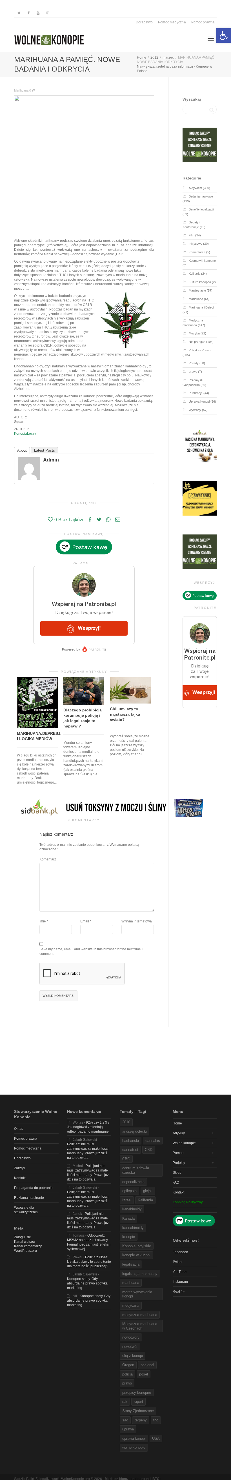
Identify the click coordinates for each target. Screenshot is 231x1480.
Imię (42, 921)
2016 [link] (126, 1122)
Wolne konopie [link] (184, 1143)
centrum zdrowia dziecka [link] (135, 1170)
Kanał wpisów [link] (24, 1242)
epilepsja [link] (129, 1191)
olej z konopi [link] (132, 1355)
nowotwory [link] (130, 1337)
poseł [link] (143, 1374)
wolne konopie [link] (133, 1447)
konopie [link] (128, 1237)
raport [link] (138, 1401)
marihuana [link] (130, 1283)
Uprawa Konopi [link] (199, 401)
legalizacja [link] (130, 1264)
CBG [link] (126, 1159)
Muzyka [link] (194, 333)
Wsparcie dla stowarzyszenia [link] (26, 1210)
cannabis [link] (152, 1141)
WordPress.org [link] (25, 1251)
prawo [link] (193, 371)
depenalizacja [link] (133, 1182)
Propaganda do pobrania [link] (33, 1188)
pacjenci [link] (147, 1365)
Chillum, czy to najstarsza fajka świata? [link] (125, 714)
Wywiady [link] (195, 410)
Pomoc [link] (178, 1153)
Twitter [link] (178, 1262)
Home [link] (177, 1123)
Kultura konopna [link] (200, 282)
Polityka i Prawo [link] (199, 350)
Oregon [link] (128, 1365)
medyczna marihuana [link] (139, 1315)
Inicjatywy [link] (195, 243)
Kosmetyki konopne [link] (202, 260)
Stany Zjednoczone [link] (138, 1411)
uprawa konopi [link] (134, 1438)
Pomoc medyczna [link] (172, 22)
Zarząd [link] (19, 1168)
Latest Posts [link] (44, 450)
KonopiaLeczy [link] (25, 434)
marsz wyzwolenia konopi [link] (137, 1294)
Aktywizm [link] (195, 188)
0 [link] (30, 90)
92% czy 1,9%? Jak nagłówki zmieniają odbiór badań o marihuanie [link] (88, 1126)
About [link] (22, 450)
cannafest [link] (130, 1150)
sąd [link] (125, 1420)
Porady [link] (194, 363)
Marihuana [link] (21, 90)
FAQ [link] (176, 1182)
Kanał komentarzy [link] (28, 1246)
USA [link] (156, 1438)
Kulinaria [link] (194, 273)
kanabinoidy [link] (132, 1209)
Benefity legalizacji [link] (201, 209)
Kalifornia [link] (145, 1200)
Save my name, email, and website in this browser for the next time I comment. (91, 951)
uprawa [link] (128, 1429)
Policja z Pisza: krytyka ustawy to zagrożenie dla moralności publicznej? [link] (89, 1261)
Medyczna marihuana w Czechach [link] (139, 1326)
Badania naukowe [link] (201, 196)
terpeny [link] (141, 1420)
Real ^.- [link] (179, 1291)
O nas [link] (18, 1129)
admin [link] (51, 460)
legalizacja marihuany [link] (139, 1274)
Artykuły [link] (179, 1133)
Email (84, 921)
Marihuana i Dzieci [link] (201, 307)
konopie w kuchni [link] (136, 1255)
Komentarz (47, 859)
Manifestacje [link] (197, 290)
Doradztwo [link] (144, 22)
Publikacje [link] (196, 393)
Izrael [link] (126, 1200)
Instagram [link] (180, 1282)
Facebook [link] (180, 1252)
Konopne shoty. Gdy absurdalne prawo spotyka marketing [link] (87, 1283)
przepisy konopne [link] (136, 1392)
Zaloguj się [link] (22, 1237)
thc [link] (155, 1420)
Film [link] (191, 235)
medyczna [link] (130, 1305)
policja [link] (127, 1374)
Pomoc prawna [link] (203, 22)
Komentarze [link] (197, 252)
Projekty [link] (179, 1163)
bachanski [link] (130, 1141)
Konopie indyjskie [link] (136, 1246)
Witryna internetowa (136, 921)
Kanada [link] (128, 1218)
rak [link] (124, 1401)
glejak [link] (148, 1191)
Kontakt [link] (20, 1178)
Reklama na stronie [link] (29, 1198)
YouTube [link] (179, 1272)
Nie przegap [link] (197, 341)
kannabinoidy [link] (133, 1228)
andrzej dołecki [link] (134, 1131)
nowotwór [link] (129, 1346)
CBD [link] (148, 1150)
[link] (223, 35)
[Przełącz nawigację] (211, 38)
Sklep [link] (177, 1173)
